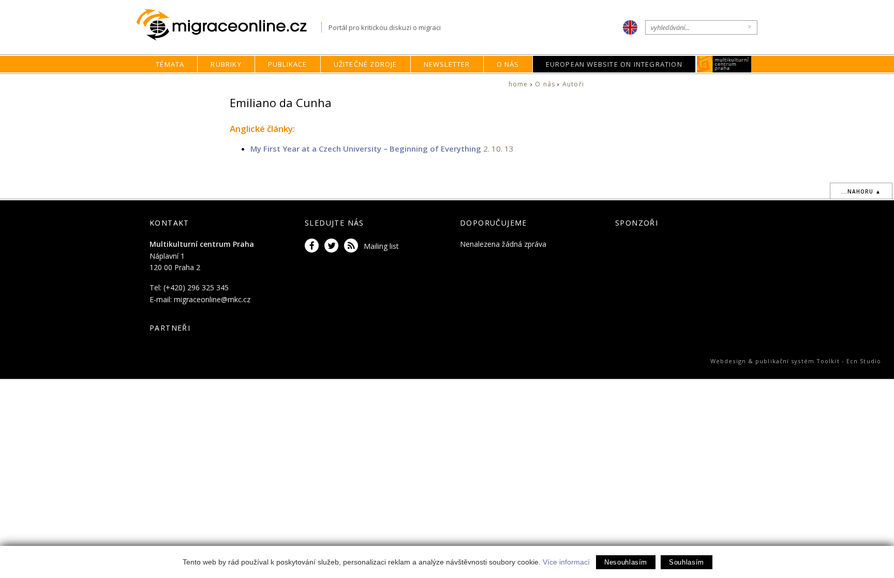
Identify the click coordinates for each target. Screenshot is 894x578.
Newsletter (447, 64)
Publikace (287, 64)
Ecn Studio (863, 361)
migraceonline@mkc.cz (212, 299)
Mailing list (381, 246)
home (518, 84)
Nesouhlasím (625, 562)
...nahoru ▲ (861, 191)
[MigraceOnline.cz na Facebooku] (313, 246)
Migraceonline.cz (229, 25)
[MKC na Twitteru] (333, 246)
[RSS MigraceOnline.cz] (353, 246)
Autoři (573, 84)
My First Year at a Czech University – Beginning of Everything (365, 148)
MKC (724, 64)
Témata (170, 64)
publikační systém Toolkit (797, 361)
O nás (508, 64)
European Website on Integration (614, 64)
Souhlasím (686, 562)
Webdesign (728, 361)
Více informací (566, 562)
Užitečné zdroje (365, 64)
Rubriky (226, 64)
